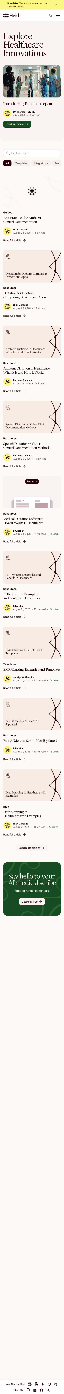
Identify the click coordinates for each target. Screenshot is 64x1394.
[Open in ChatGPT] (30, 1384)
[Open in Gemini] (43, 1384)
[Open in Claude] (36, 1384)
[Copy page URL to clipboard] (28, 1390)
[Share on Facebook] (41, 1390)
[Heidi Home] (12, 15)
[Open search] (50, 15)
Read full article (15, 124)
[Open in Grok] (49, 1384)
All (7, 163)
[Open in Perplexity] (56, 1384)
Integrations (41, 163)
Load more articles (29, 847)
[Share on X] (48, 1390)
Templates (21, 163)
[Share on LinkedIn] (35, 1390)
